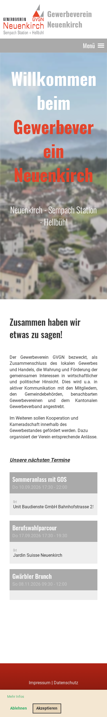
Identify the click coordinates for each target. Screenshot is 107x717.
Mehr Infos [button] (15, 696)
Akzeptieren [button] (46, 708)
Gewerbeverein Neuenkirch (69, 19)
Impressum (39, 682)
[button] (53, 493)
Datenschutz (66, 682)
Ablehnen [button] (18, 708)
